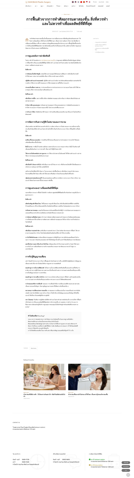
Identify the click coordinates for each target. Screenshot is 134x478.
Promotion (125, 466)
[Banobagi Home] (38, 2)
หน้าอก (66, 6)
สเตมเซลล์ (100, 6)
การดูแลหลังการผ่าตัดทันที (100, 42)
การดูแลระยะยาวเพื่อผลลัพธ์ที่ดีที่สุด (102, 49)
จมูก (42, 6)
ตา (35, 6)
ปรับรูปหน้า (50, 6)
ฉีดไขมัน (81, 6)
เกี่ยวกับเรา (28, 6)
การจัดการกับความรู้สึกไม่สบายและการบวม (100, 45)
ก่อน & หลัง (101, 2)
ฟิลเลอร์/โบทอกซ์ (90, 6)
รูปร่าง (73, 6)
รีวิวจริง (95, 2)
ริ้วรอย (58, 6)
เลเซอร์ (108, 6)
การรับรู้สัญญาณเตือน (99, 52)
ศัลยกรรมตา (33, 348)
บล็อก (107, 2)
